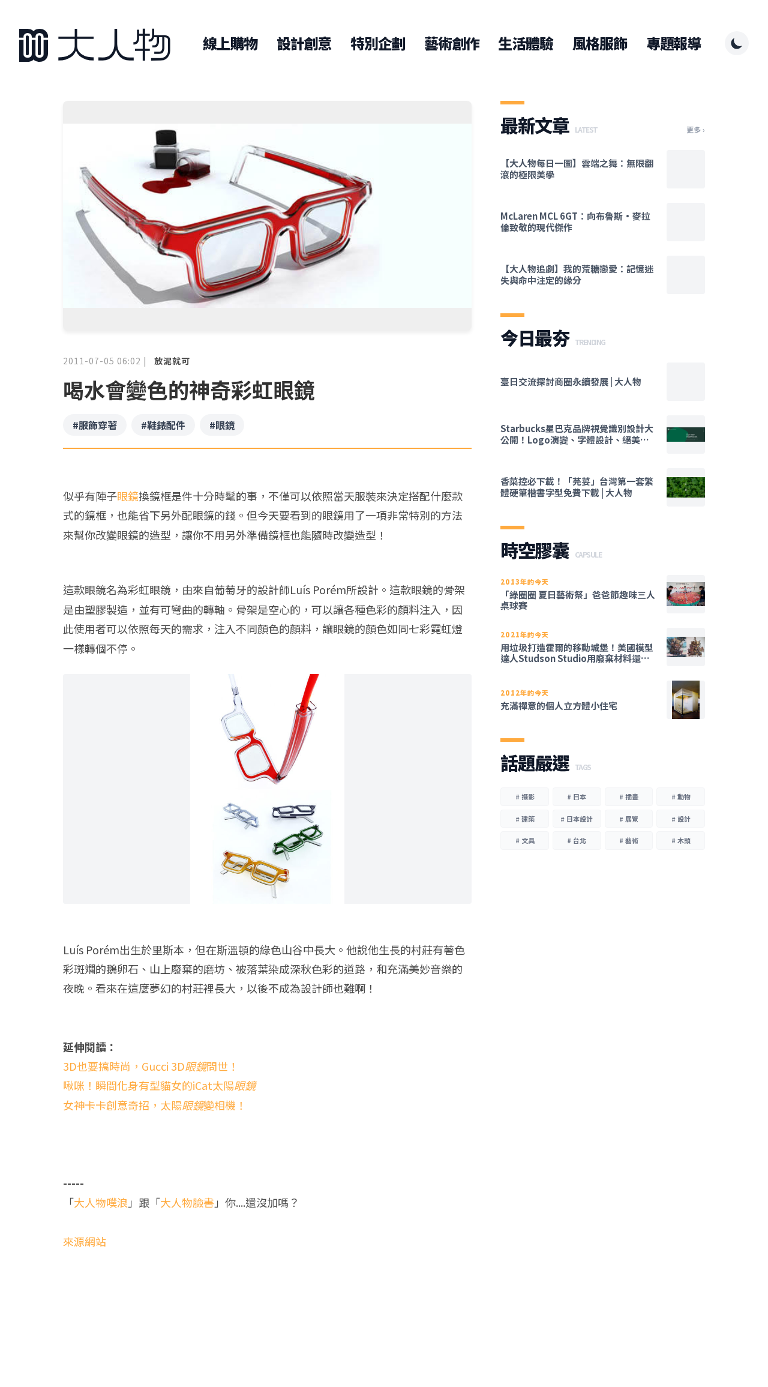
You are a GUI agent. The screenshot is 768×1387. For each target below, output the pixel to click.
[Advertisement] (267, 1297)
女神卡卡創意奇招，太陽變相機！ (155, 1105)
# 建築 (525, 818)
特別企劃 (377, 43)
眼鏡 (128, 496)
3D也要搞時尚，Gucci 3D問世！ (151, 1066)
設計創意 (304, 43)
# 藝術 (628, 840)
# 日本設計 (576, 818)
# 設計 (681, 818)
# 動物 (681, 796)
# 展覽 (628, 818)
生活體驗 (525, 43)
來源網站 (84, 1241)
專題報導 (673, 43)
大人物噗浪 (101, 1202)
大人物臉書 (187, 1202)
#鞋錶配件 (163, 425)
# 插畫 (628, 796)
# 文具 (525, 840)
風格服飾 (599, 43)
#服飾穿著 (95, 425)
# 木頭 (681, 840)
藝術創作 (451, 43)
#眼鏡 (222, 425)
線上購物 (230, 43)
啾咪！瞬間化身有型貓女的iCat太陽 (159, 1085)
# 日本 (576, 796)
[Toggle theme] (737, 43)
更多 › (695, 129)
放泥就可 (172, 361)
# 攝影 (525, 796)
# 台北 (576, 840)
